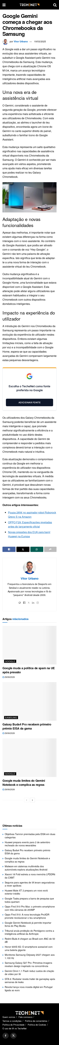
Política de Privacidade (13, 1024)
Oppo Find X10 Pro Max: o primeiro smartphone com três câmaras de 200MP (30, 908)
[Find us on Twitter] (13, 1036)
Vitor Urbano (21, 41)
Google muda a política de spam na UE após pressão (28, 670)
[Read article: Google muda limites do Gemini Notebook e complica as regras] (29, 757)
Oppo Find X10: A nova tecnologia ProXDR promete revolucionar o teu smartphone (27, 916)
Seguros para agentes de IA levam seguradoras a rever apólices (30, 884)
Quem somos (8, 1017)
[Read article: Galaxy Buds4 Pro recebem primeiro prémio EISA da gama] (29, 701)
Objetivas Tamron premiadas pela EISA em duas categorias (30, 835)
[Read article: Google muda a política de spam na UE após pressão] (29, 645)
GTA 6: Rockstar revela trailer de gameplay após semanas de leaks (30, 980)
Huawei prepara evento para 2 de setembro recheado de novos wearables (27, 844)
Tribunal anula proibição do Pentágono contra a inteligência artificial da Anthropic (29, 932)
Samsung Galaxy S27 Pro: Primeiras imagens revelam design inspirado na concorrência (28, 964)
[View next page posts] (32, 800)
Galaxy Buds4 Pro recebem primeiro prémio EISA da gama (26, 726)
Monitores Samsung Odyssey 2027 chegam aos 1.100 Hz (30, 956)
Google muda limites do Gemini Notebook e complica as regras (23, 782)
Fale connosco (25, 1017)
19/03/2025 (40, 41)
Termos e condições (12, 1020)
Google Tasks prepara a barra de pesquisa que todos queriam (29, 900)
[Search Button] (55, 4)
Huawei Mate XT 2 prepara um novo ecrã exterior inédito (26, 892)
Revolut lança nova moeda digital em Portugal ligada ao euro (28, 988)
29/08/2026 (9, 677)
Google (10, 661)
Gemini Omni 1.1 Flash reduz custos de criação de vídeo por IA (29, 972)
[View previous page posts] (26, 800)
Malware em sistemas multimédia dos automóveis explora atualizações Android (26, 868)
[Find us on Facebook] (5, 1036)
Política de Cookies (37, 1024)
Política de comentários (36, 1020)
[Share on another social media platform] (50, 549)
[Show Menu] (4, 4)
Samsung (11, 717)
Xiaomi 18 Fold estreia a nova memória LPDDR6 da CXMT (30, 876)
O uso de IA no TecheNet (14, 1028)
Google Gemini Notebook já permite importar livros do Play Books (28, 924)
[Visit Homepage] (29, 5)
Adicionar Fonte (30, 402)
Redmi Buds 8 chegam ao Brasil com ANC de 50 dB (30, 940)
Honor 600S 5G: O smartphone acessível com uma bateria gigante (29, 948)
